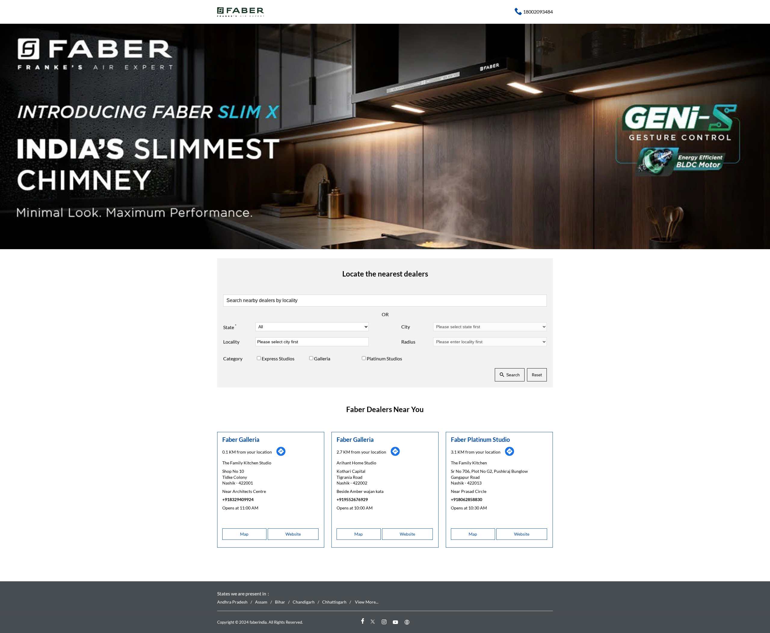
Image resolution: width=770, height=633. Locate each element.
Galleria (322, 358)
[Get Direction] (281, 454)
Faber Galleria (240, 439)
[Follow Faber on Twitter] (373, 622)
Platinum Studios (384, 358)
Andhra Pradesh (232, 601)
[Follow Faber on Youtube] (396, 622)
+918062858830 (466, 499)
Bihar (280, 601)
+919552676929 (352, 499)
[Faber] (240, 12)
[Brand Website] (408, 622)
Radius (408, 341)
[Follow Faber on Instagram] (385, 622)
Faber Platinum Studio (480, 439)
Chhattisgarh (334, 601)
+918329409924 (238, 499)
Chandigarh (304, 601)
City (405, 326)
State (229, 326)
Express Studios (278, 358)
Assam (261, 601)
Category (232, 358)
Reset (537, 374)
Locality (231, 341)
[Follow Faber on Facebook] (362, 622)
